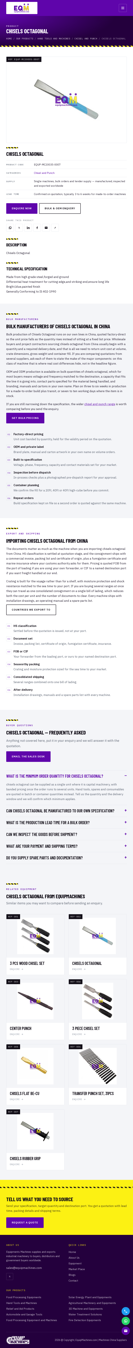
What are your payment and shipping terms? (41, 846)
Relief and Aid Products (20, 1308)
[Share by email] (46, 227)
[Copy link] (55, 227)
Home (9, 38)
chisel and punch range (99, 404)
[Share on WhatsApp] (10, 227)
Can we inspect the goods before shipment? (41, 834)
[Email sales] (126, 1331)
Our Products (24, 38)
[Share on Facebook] (37, 227)
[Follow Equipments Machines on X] (9, 1276)
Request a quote (25, 1222)
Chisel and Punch (85, 38)
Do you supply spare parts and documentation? (44, 857)
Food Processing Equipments (23, 1297)
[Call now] (126, 1311)
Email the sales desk (28, 756)
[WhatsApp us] (126, 1321)
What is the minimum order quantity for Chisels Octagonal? (54, 776)
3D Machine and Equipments (86, 1308)
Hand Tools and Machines (54, 38)
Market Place (77, 1269)
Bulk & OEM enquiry (60, 208)
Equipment (75, 1263)
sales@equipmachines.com (24, 1268)
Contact (73, 1280)
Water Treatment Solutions (85, 1314)
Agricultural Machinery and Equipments (92, 1303)
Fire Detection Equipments (85, 1320)
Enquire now (22, 208)
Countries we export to (31, 609)
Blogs (72, 1275)
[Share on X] (19, 227)
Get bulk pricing (25, 418)
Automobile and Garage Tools (24, 1314)
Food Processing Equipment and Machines (31, 1320)
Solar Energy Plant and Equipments (90, 1297)
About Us (74, 1257)
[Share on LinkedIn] (28, 227)
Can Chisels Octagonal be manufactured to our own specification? (60, 810)
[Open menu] (123, 8)
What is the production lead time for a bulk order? (48, 822)
